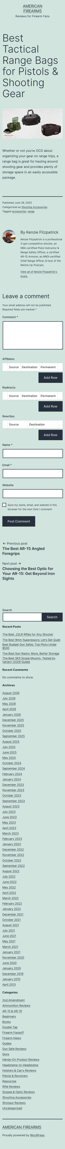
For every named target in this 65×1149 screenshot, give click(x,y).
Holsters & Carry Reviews (19, 1070)
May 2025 (9, 757)
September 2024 (13, 768)
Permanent (48, 367)
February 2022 (12, 903)
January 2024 (11, 779)
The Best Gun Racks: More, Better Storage (30, 653)
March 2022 (10, 898)
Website (8, 485)
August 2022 (10, 871)
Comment (10, 317)
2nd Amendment (13, 1000)
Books (6, 1021)
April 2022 (9, 892)
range (31, 211)
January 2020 (11, 968)
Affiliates (8, 359)
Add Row (50, 378)
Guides (6, 1043)
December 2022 (13, 849)
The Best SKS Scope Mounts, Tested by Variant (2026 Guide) (28, 660)
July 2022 (8, 876)
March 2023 (10, 833)
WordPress (37, 1135)
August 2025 (10, 741)
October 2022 (11, 860)
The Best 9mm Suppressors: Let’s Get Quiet (31, 640)
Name (7, 444)
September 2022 (13, 865)
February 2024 (12, 774)
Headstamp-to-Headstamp (20, 1065)
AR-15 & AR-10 (12, 1011)
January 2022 (11, 909)
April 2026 (9, 709)
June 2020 (9, 963)
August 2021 (10, 925)
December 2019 (12, 973)
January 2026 (11, 714)
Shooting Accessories (34, 207)
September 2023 (13, 801)
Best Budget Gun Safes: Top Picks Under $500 (29, 646)
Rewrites (8, 416)
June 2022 (9, 882)
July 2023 (8, 811)
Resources (9, 1081)
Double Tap (10, 1027)
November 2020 (13, 957)
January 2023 (11, 844)
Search (7, 610)
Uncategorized (12, 1108)
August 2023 (10, 806)
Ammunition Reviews (16, 1005)
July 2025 (8, 747)
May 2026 (9, 703)
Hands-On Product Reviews (20, 1059)
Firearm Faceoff (13, 1032)
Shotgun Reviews (14, 1102)
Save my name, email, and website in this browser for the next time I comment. (32, 507)
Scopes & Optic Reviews (18, 1092)
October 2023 (11, 795)
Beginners (9, 1016)
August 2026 (10, 693)
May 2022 (9, 887)
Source (14, 367)
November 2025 (13, 725)
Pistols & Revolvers (15, 1075)
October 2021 (11, 919)
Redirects (8, 387)
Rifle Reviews (11, 1086)
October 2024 (11, 763)
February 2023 (12, 838)
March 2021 (10, 946)
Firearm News (11, 1038)
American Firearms (21, 1127)
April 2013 (9, 984)
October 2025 (11, 730)
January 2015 (11, 979)
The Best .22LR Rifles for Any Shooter (27, 634)
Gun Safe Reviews (14, 1048)
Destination (29, 367)
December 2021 (12, 914)
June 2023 (9, 817)
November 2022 (13, 854)
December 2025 (13, 720)
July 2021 (8, 930)
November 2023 (13, 790)
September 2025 (13, 736)
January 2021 (11, 952)
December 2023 (13, 784)
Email (7, 465)
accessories (19, 211)
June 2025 (9, 752)
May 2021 (8, 941)
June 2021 (9, 936)
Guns (5, 1054)
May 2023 (9, 822)
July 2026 (8, 698)
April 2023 (9, 828)
